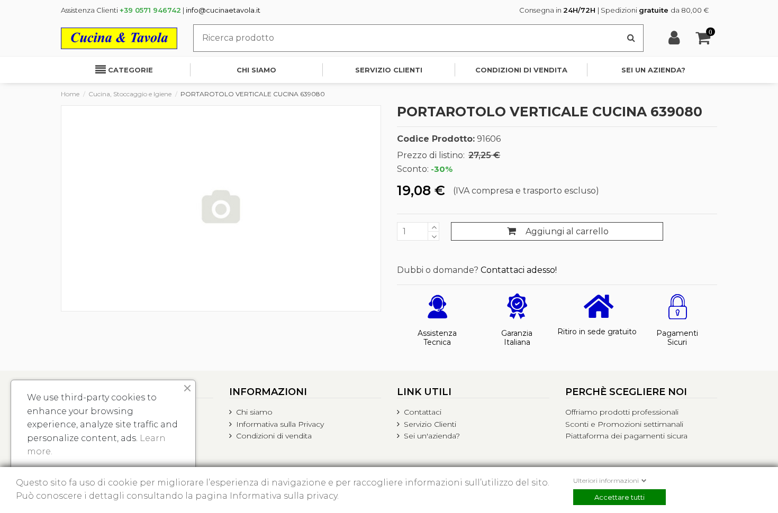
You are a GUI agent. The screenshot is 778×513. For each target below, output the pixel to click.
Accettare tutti (619, 497)
